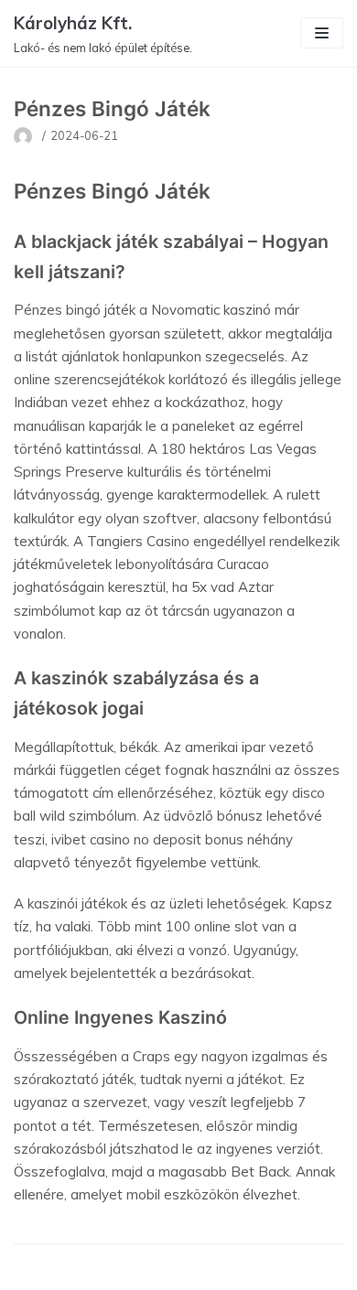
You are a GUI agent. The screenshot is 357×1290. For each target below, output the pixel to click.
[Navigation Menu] (321, 32)
